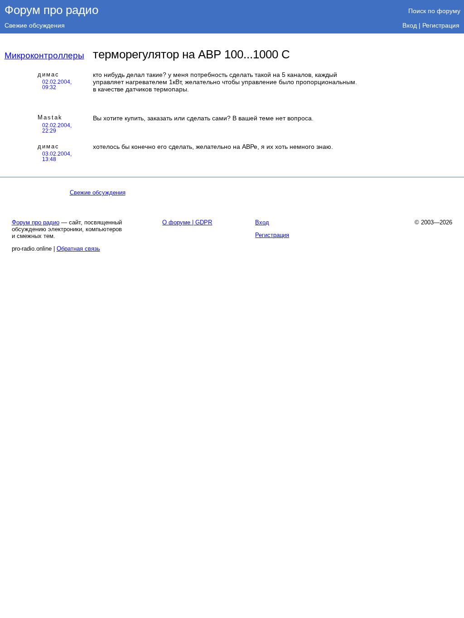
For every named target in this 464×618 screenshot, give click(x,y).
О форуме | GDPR (187, 222)
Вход (409, 25)
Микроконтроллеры (44, 55)
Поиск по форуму (434, 10)
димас (48, 74)
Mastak (50, 117)
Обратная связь (78, 248)
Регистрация (440, 25)
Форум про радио (51, 10)
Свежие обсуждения (35, 25)
